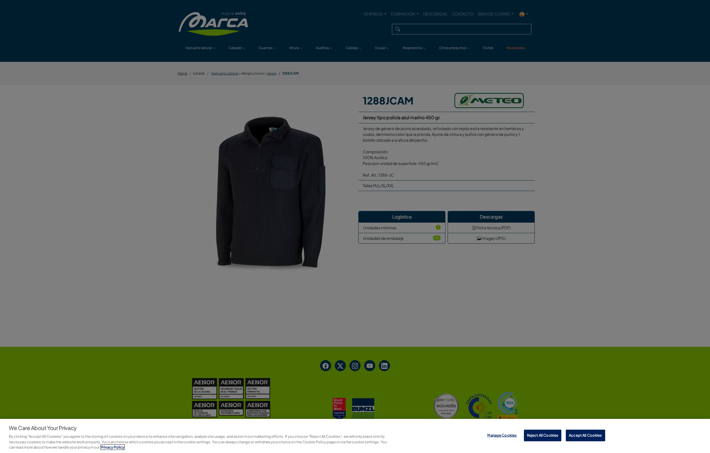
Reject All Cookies (542, 435)
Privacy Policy (112, 447)
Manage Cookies (502, 435)
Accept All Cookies (585, 435)
